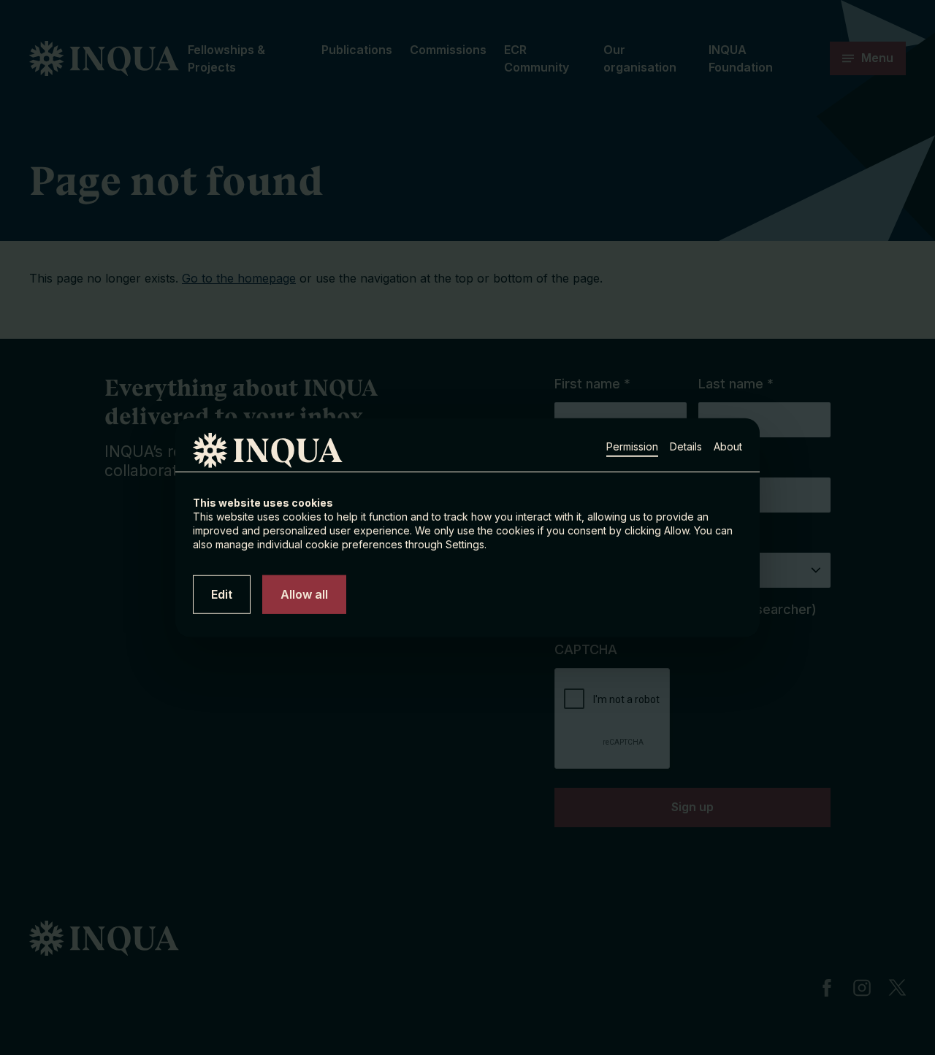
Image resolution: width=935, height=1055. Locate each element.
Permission (632, 446)
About (728, 446)
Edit (221, 593)
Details (686, 446)
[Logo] (235, 450)
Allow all (304, 593)
